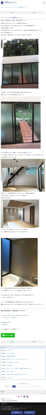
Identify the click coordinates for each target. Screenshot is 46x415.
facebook (5, 324)
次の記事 (34, 12)
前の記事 (11, 12)
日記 (25, 20)
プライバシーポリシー (16, 408)
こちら (2, 297)
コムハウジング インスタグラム (10, 317)
